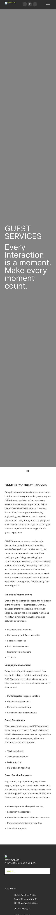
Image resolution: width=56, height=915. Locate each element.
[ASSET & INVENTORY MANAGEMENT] (8, 471)
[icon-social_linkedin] (25, 4)
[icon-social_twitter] (35, 4)
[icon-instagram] (30, 4)
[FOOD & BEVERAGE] (48, 471)
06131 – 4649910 (22, 908)
